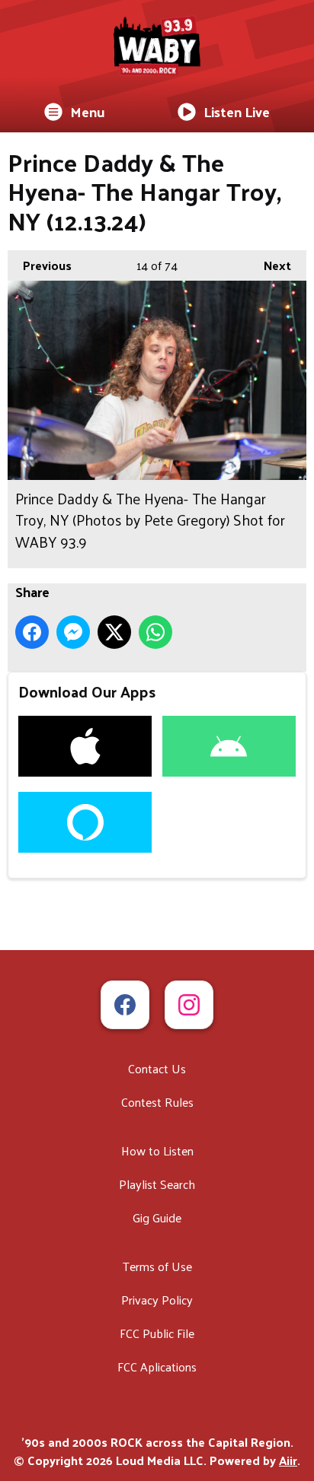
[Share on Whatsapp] (155, 632)
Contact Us (157, 1068)
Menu (87, 111)
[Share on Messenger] (73, 632)
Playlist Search (157, 1184)
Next (269, 265)
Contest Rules (157, 1102)
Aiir (288, 1460)
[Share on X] (114, 632)
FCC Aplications (157, 1366)
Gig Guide (157, 1217)
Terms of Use (157, 1266)
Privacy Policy (157, 1300)
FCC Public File (157, 1333)
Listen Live (236, 111)
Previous (40, 265)
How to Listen (157, 1150)
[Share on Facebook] (32, 632)
